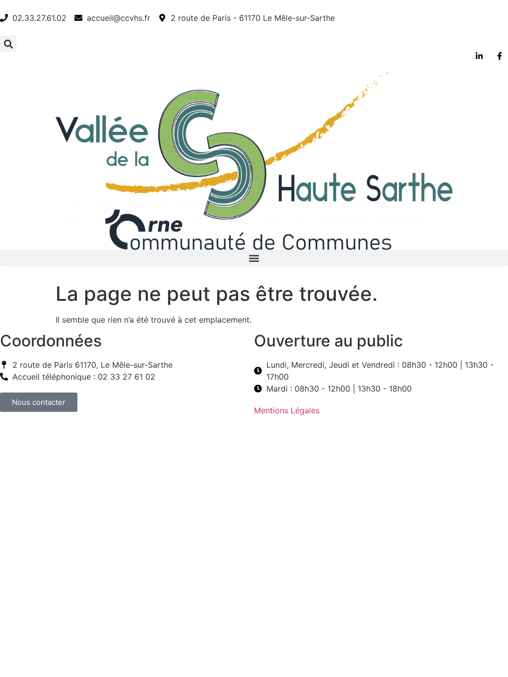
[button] (8, 44)
